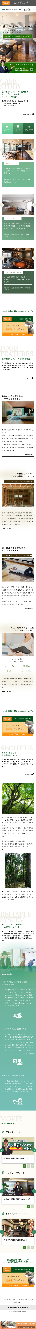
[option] (18, 149)
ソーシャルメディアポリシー (25, 1299)
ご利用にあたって (18, 1302)
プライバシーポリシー (9, 1299)
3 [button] (31, 60)
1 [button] (27, 60)
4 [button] (33, 60)
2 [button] (29, 60)
